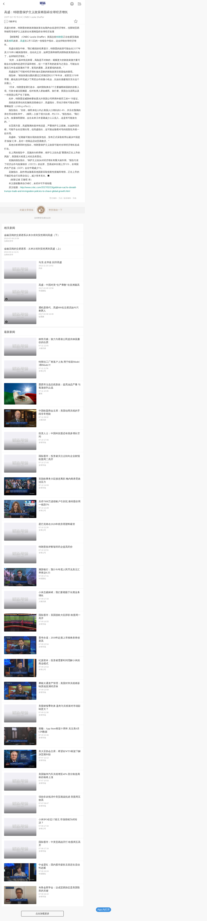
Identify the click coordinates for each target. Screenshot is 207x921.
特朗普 (59, 37)
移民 (11, 40)
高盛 (22, 40)
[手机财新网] (42, 3)
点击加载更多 (42, 913)
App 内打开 (103, 909)
